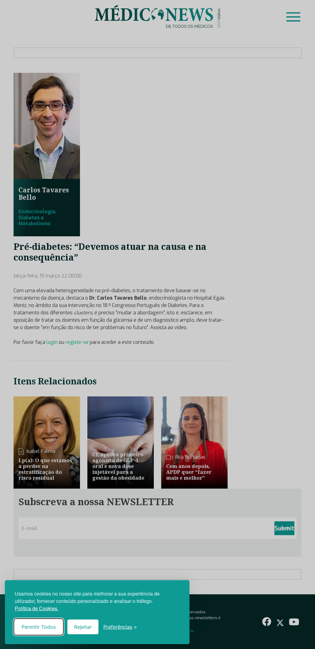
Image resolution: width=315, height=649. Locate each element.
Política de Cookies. (36, 608)
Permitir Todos (39, 627)
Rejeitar (83, 627)
